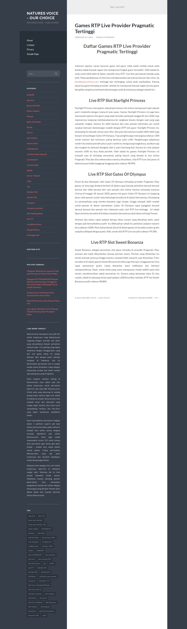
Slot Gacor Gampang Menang (39, 585)
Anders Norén (145, 298)
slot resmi (43, 598)
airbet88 (30, 95)
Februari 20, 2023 (84, 37)
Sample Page (33, 54)
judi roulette (32, 138)
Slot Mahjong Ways (35, 213)
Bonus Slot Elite (33, 105)
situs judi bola (50, 555)
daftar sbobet (33, 529)
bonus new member (35, 520)
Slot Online (32, 598)
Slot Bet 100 (32, 192)
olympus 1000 (47, 546)
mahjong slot (47, 542)
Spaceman (32, 611)
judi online (41, 533)
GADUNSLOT (46, 529)
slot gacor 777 (44, 581)
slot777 (30, 219)
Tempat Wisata (33, 230)
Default (30, 116)
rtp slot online (32, 165)
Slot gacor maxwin (35, 594)
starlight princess (34, 224)
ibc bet (29, 127)
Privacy (30, 49)
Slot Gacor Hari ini (34, 589)
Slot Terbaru (32, 607)
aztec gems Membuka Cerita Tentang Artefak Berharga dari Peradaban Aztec (42, 312)
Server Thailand (33, 176)
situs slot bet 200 (44, 559)
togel (44, 615)
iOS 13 (30, 132)
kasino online (32, 143)
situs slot (31, 559)
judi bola (31, 533)
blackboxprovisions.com (87, 81)
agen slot (41, 516)
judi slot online (33, 538)
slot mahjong (49, 594)
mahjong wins (32, 149)
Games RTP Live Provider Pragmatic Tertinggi (114, 28)
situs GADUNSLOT (35, 555)
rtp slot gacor (32, 159)
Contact (30, 45)
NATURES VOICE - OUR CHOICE (42, 15)
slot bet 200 (32, 197)
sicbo (29, 181)
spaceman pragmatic (46, 611)
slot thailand (45, 607)
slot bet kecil (45, 572)
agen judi (31, 516)
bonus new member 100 (37, 525)
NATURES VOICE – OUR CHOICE (96, 298)
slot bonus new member (48, 576)
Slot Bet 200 (32, 572)
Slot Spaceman (51, 602)
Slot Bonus (32, 576)
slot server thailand (35, 602)
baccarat (30, 100)
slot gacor (31, 203)
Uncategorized (33, 235)
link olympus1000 (48, 538)
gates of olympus (34, 122)
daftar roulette (33, 111)
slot (28, 186)
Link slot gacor (33, 542)
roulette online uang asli (37, 154)
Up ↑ (157, 298)
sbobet (30, 170)
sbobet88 (40, 550)
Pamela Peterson (105, 37)
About (30, 40)
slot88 (51, 563)
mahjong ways (33, 546)
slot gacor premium (35, 208)
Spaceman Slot (33, 615)
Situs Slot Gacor (34, 563)
